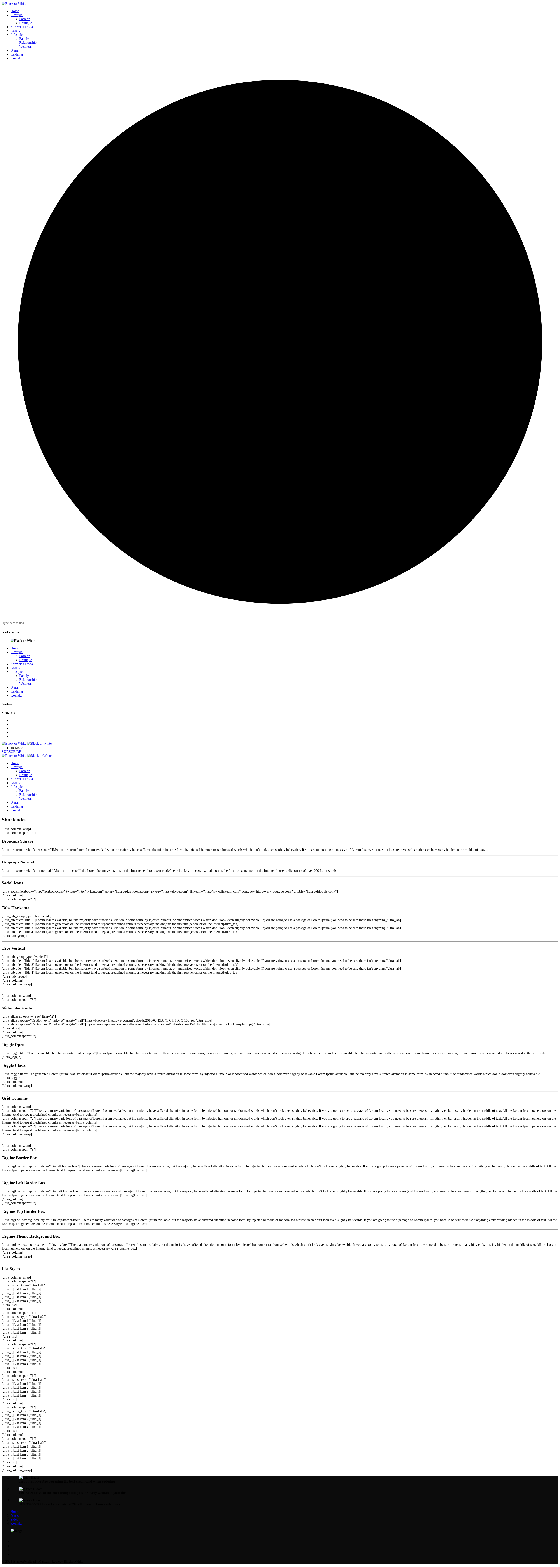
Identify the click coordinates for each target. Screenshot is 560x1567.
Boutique (25, 23)
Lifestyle (16, 15)
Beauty (15, 31)
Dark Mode (15, 748)
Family (24, 38)
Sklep (14, 1519)
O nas (14, 50)
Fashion (24, 19)
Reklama (16, 54)
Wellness (25, 46)
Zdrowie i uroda (21, 27)
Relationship (28, 42)
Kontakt (16, 58)
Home (14, 11)
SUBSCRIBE (11, 752)
